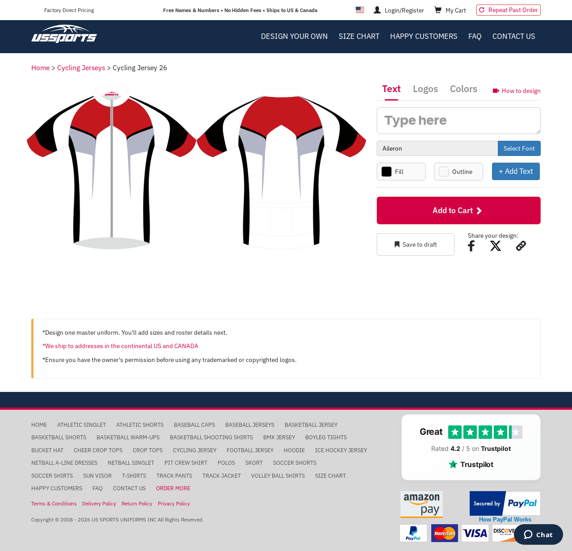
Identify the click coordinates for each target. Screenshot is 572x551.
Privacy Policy (174, 503)
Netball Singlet (131, 463)
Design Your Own (294, 36)
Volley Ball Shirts (278, 475)
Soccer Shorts (294, 463)
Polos (226, 463)
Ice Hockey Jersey (341, 450)
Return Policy (137, 503)
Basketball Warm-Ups (128, 437)
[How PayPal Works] (505, 503)
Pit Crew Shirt (185, 463)
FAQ (475, 36)
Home (40, 67)
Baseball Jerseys (249, 425)
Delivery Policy (99, 503)
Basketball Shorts (58, 437)
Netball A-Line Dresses (64, 463)
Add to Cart (454, 210)
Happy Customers (424, 36)
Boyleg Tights (326, 437)
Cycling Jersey (194, 450)
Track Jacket (221, 475)
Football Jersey (250, 450)
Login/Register (403, 10)
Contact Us (513, 36)
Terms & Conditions (54, 503)
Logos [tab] (425, 88)
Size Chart (359, 36)
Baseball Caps (194, 425)
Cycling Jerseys (81, 67)
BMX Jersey (279, 437)
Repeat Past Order (512, 10)
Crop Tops (148, 450)
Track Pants (174, 475)
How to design (521, 90)
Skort (254, 463)
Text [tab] (391, 88)
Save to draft (420, 244)
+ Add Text (516, 171)
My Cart (455, 10)
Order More (173, 488)
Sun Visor (97, 475)
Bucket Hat (47, 450)
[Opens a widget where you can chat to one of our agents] (538, 535)
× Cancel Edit (540, 171)
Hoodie (294, 450)
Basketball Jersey (311, 425)
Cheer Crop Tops (98, 450)
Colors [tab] (463, 88)
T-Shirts (134, 475)
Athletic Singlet (81, 425)
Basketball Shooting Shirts (211, 437)
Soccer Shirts (52, 475)
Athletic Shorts (140, 425)
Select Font (519, 148)
